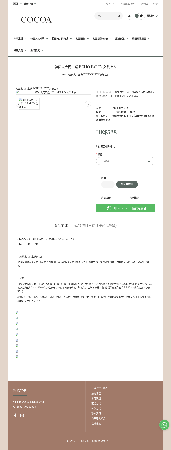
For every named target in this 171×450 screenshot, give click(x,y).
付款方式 (96, 408)
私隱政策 (96, 423)
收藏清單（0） (128, 3)
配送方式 (96, 403)
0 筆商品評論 (122, 92)
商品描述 (61, 225)
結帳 (155, 3)
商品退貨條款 (98, 418)
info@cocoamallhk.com (30, 401)
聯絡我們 (96, 413)
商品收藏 (106, 198)
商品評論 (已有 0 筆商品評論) (95, 225)
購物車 (144, 3)
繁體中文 (28, 3)
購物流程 (96, 393)
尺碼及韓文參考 (99, 388)
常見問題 (96, 398)
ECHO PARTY (120, 108)
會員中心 (110, 3)
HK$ (16, 3)
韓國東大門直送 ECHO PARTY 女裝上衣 (87, 74)
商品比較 (134, 198)
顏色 (100, 154)
